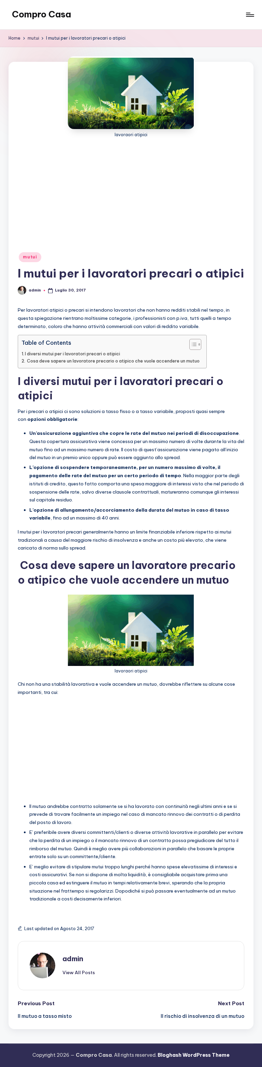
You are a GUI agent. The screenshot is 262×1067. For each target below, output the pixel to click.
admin (72, 958)
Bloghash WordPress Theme (194, 1055)
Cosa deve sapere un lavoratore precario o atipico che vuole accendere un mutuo (113, 361)
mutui (30, 256)
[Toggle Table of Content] (192, 344)
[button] (78, 972)
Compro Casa (41, 14)
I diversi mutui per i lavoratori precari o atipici (72, 353)
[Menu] (249, 15)
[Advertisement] (131, 189)
